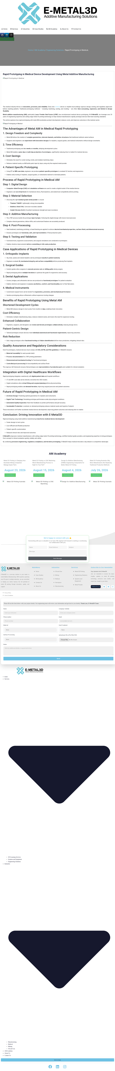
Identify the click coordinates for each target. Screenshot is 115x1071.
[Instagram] (112, 586)
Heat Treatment (63, 625)
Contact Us (7, 1055)
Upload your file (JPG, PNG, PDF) (68, 635)
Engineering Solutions (55, 50)
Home (30, 50)
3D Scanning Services (14, 857)
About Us (7, 1053)
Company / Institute (64, 608)
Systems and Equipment (15, 859)
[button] (96, 586)
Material (5, 625)
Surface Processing (9, 634)
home (6, 676)
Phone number (7, 617)
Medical (10, 1044)
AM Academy (8, 1051)
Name (5, 608)
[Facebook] (104, 586)
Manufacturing (12, 1042)
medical (57, 107)
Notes (5, 644)
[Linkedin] (108, 586)
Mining (10, 1046)
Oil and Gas (11, 1048)
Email (60, 617)
